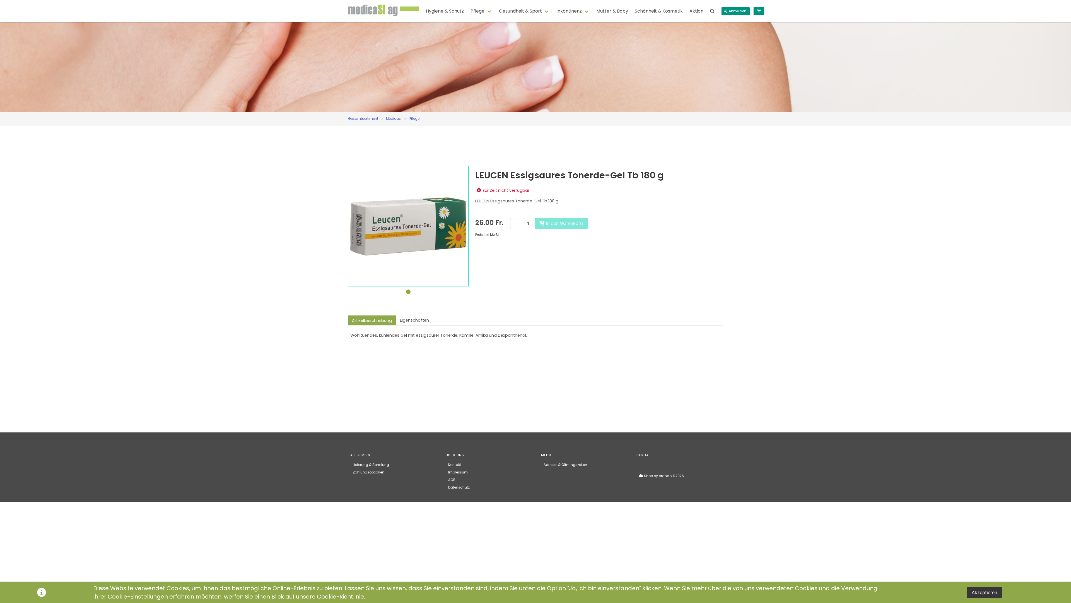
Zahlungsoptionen (368, 472)
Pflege (477, 11)
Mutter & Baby (612, 11)
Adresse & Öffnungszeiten (565, 464)
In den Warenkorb (563, 223)
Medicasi (394, 118)
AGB (451, 479)
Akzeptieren (984, 592)
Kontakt (454, 464)
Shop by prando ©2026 (663, 475)
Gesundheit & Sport (520, 11)
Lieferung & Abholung (371, 464)
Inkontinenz (569, 11)
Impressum (458, 472)
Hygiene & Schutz (445, 11)
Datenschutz (459, 487)
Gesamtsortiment (363, 118)
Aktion (696, 11)
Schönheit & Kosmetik (659, 11)
